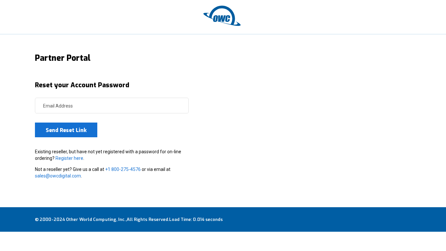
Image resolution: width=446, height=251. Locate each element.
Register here (69, 158)
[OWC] (223, 17)
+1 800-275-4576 (123, 169)
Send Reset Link (66, 130)
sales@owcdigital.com (58, 175)
